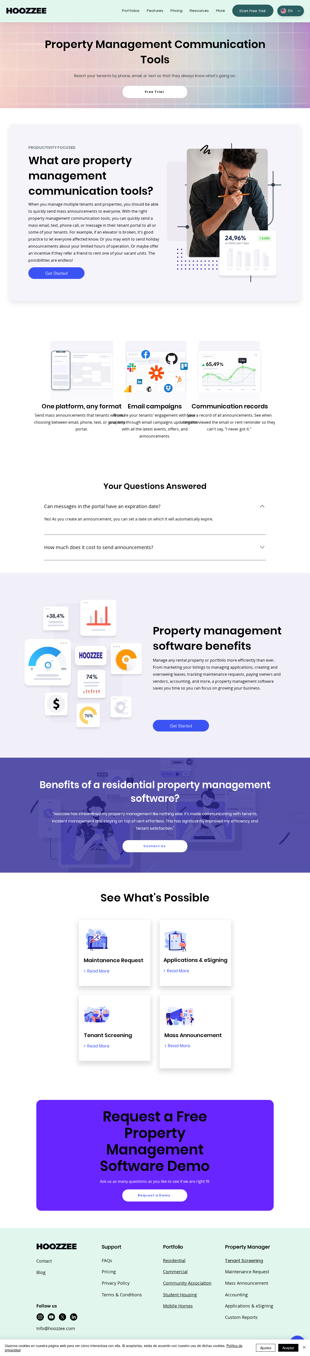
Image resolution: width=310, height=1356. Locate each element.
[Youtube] (51, 1317)
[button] (199, 11)
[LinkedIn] (73, 1317)
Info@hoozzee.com (55, 1328)
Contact (44, 1261)
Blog (41, 1272)
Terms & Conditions (122, 1295)
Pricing (109, 1272)
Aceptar (288, 1347)
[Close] (304, 1347)
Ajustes (265, 1347)
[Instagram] (40, 1317)
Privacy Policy (116, 1283)
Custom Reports (241, 1317)
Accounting (236, 1295)
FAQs (107, 1260)
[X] (62, 1317)
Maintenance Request (247, 1272)
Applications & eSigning (249, 1306)
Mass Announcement (246, 1283)
